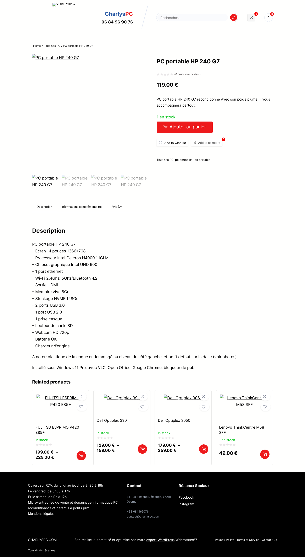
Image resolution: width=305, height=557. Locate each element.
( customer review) (187, 74)
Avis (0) (117, 206)
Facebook (186, 497)
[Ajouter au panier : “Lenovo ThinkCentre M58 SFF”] (265, 454)
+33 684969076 (138, 511)
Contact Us (269, 539)
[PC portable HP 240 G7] (55, 57)
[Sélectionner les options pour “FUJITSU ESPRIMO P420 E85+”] (81, 455)
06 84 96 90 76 (117, 22)
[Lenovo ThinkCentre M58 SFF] (244, 404)
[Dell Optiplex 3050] (183, 397)
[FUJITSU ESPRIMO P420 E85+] (61, 404)
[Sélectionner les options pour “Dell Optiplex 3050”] (203, 449)
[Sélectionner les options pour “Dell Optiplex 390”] (142, 449)
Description (44, 206)
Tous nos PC (52, 45)
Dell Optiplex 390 (112, 420)
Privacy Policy (224, 539)
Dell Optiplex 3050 (174, 420)
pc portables (183, 159)
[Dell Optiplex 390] (122, 397)
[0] (251, 17)
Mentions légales (41, 514)
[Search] (233, 17)
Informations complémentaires (81, 206)
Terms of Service (248, 539)
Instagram (186, 504)
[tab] (44, 207)
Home (37, 45)
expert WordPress (160, 540)
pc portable (202, 159)
